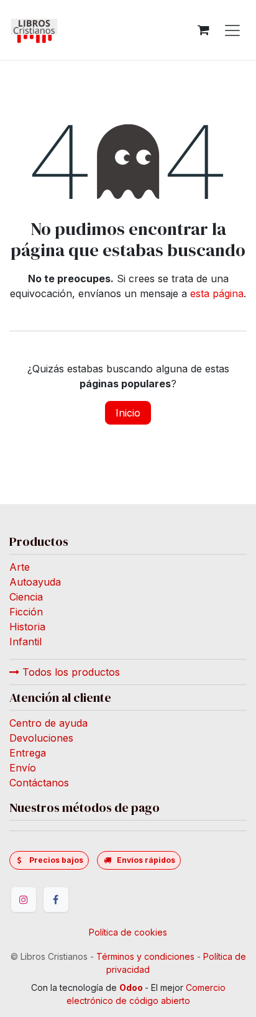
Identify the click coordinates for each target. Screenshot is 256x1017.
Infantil (25, 641)
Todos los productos (69, 672)
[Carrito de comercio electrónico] (203, 30)
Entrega (27, 753)
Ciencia (26, 597)
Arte (19, 567)
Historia (27, 626)
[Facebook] (55, 899)
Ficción (26, 611)
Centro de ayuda (48, 723)
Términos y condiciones (145, 956)
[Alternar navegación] (232, 30)
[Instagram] (23, 899)
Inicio (128, 413)
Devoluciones (41, 738)
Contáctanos (39, 782)
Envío (22, 768)
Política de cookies (128, 932)
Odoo (132, 987)
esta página (217, 293)
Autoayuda (35, 582)
